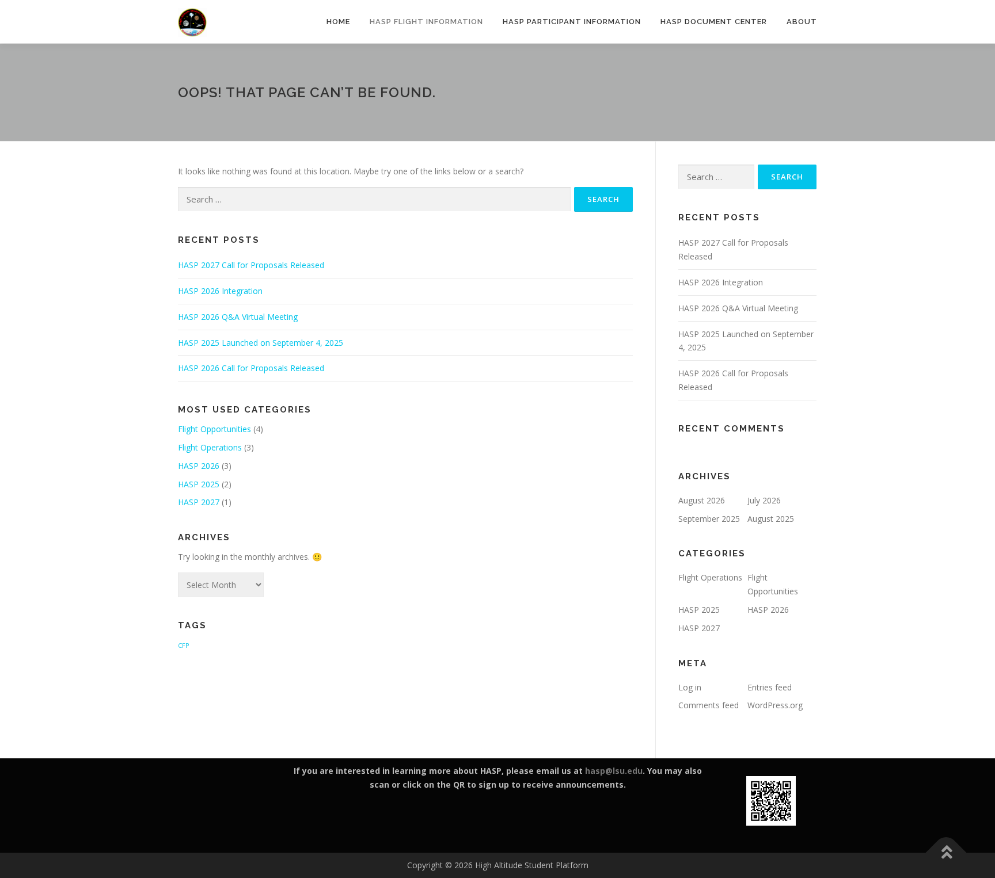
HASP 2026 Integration (220, 290)
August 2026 (701, 500)
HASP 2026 (198, 465)
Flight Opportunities (214, 428)
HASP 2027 (198, 502)
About (802, 21)
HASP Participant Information (572, 21)
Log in (689, 687)
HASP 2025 (198, 484)
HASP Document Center (713, 21)
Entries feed (769, 687)
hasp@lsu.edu (614, 770)
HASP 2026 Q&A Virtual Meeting (238, 316)
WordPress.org (775, 705)
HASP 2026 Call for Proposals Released (251, 367)
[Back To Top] (946, 853)
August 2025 (770, 518)
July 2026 (764, 500)
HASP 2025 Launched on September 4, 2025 (260, 342)
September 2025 (709, 518)
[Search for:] (374, 199)
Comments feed (708, 705)
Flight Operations (210, 447)
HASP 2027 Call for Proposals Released (251, 264)
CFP (183, 646)
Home (338, 21)
